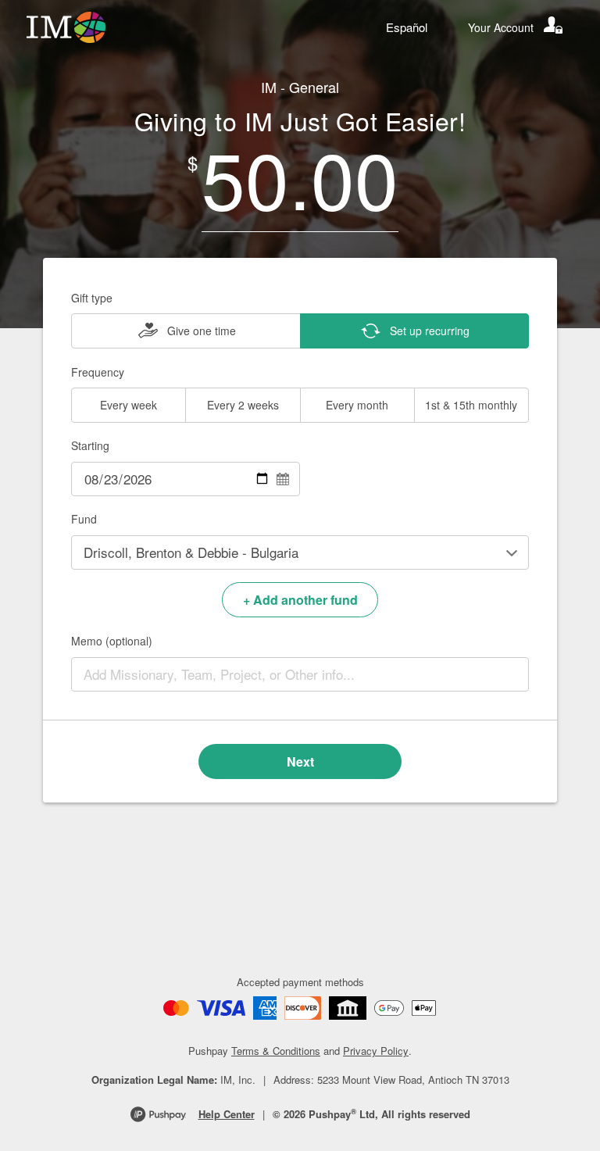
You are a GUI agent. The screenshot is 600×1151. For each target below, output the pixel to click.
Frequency (97, 372)
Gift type (91, 298)
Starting (90, 445)
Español (406, 27)
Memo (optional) (111, 641)
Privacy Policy (376, 1050)
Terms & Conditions (275, 1050)
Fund (84, 519)
